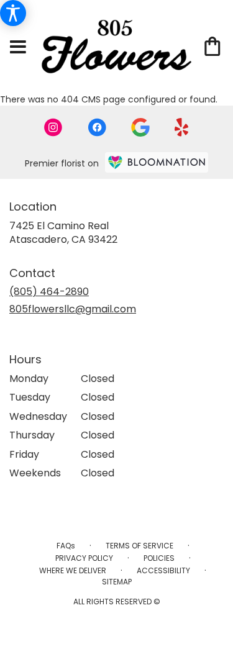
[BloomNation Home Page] (156, 162)
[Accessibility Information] (13, 13)
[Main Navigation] (18, 47)
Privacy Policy (84, 558)
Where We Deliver (72, 570)
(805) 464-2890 (49, 291)
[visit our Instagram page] (53, 127)
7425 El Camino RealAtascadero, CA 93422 (63, 233)
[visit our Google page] (140, 127)
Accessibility (163, 570)
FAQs (66, 545)
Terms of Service (139, 545)
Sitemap (117, 581)
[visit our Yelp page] (181, 127)
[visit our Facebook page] (97, 127)
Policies (159, 558)
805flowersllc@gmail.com (72, 309)
